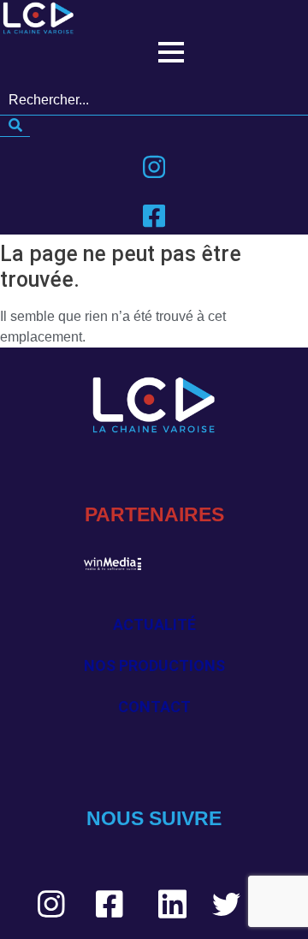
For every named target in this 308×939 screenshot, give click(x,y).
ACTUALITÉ (154, 624)
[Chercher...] (15, 126)
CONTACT (154, 707)
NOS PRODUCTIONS (154, 666)
